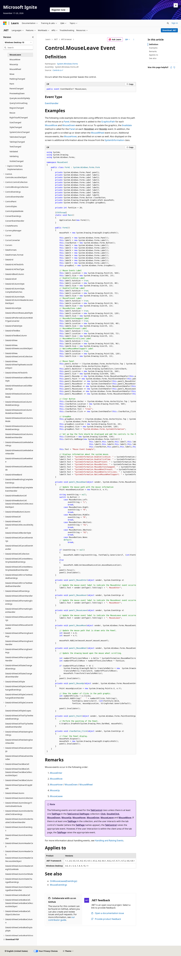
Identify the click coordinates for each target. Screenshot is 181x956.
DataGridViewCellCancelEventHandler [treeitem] (19, 547)
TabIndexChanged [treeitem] (18, 137)
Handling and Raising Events (109, 840)
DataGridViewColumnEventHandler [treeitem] (19, 837)
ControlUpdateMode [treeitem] (14, 211)
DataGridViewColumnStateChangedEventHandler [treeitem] (18, 889)
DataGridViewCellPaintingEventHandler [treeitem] (19, 643)
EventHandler (52, 103)
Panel (66, 121)
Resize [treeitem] (12, 113)
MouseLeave (56, 796)
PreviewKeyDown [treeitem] (17, 93)
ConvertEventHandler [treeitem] (14, 221)
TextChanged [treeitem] (15, 146)
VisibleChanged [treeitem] (16, 161)
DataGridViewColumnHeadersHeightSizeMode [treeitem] (19, 867)
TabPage (56, 813)
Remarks (153, 51)
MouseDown (68, 125)
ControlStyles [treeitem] (11, 206)
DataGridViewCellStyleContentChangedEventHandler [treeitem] (19, 696)
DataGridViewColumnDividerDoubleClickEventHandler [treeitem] (19, 821)
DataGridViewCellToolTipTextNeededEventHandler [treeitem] (19, 725)
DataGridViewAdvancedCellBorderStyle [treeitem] (18, 387)
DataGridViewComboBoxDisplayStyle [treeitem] (18, 929)
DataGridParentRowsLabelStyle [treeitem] (19, 313)
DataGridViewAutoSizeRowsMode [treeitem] (18, 468)
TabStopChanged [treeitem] (17, 142)
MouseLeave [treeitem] (15, 54)
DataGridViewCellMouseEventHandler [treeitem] (19, 627)
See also (152, 58)
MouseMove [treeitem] (15, 59)
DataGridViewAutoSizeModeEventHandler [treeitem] (19, 452)
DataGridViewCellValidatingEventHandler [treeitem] (19, 741)
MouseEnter (56, 772)
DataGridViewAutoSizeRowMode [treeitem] (19, 460)
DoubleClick (113, 813)
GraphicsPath (108, 121)
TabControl (96, 810)
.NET (56, 39)
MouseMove (51, 125)
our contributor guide (61, 918)
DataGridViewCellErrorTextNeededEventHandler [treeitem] (18, 585)
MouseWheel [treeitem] (15, 69)
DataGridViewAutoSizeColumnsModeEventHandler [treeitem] (19, 436)
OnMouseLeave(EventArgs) (63, 881)
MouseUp (55, 790)
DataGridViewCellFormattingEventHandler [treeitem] (18, 610)
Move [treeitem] (12, 74)
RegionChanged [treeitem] (17, 108)
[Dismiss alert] (176, 5)
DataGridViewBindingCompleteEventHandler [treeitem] (19, 489)
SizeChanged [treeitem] (15, 122)
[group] (90, 451)
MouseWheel (97, 132)
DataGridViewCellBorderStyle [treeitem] (18, 533)
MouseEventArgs (58, 884)
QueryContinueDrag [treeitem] (18, 103)
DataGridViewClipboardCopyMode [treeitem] (18, 787)
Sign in (175, 23)
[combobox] (18, 42)
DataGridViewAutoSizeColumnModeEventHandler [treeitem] (18, 411)
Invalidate (127, 125)
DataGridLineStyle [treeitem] (13, 308)
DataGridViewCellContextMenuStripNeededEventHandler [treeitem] (19, 568)
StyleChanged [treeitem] (16, 127)
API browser (66, 39)
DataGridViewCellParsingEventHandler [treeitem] (18, 659)
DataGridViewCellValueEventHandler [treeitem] (19, 758)
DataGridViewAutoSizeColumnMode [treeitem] (18, 395)
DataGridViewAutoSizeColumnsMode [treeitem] (19, 420)
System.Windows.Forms (67, 63)
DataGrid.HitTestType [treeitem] (14, 269)
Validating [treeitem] (14, 156)
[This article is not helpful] (174, 67)
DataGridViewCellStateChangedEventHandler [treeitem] (18, 675)
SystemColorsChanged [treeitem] (20, 132)
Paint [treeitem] (12, 83)
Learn (47, 39)
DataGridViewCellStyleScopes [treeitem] (18, 710)
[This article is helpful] (171, 67)
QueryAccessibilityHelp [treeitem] (20, 98)
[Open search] (168, 23)
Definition (153, 44)
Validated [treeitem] (14, 151)
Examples (153, 48)
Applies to (153, 55)
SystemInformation (114, 140)
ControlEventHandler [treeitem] (14, 196)
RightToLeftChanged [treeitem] (19, 117)
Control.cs (57, 70)
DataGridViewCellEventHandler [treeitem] (19, 596)
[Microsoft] (5, 23)
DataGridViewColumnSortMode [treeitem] (19, 874)
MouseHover (70, 136)
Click (103, 813)
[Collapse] (33, 37)
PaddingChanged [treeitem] (17, 79)
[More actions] (133, 39)
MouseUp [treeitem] (14, 64)
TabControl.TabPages (78, 813)
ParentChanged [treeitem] (16, 88)
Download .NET (169, 30)
